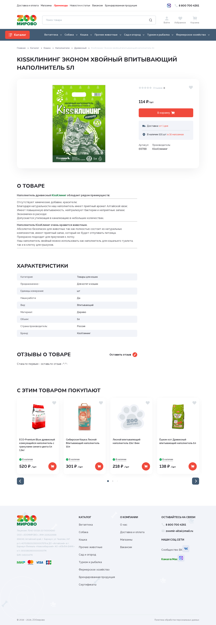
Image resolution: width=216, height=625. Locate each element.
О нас (123, 524)
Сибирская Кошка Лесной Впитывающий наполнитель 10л (82, 443)
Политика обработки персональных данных (177, 620)
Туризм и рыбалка (90, 562)
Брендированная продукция (121, 5)
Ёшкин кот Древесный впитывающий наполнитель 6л (177, 441)
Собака (83, 532)
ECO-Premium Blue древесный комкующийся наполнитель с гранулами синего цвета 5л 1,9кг (37, 445)
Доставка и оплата (28, 5)
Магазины (46, 5)
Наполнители (62, 48)
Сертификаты (87, 584)
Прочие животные (90, 547)
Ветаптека (86, 524)
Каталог (34, 48)
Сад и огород (87, 554)
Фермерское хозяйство (94, 569)
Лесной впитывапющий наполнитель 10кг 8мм (126, 441)
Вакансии (97, 5)
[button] (20, 481)
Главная (21, 48)
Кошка (47, 48)
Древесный (80, 48)
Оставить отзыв (120, 354)
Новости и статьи (80, 5)
